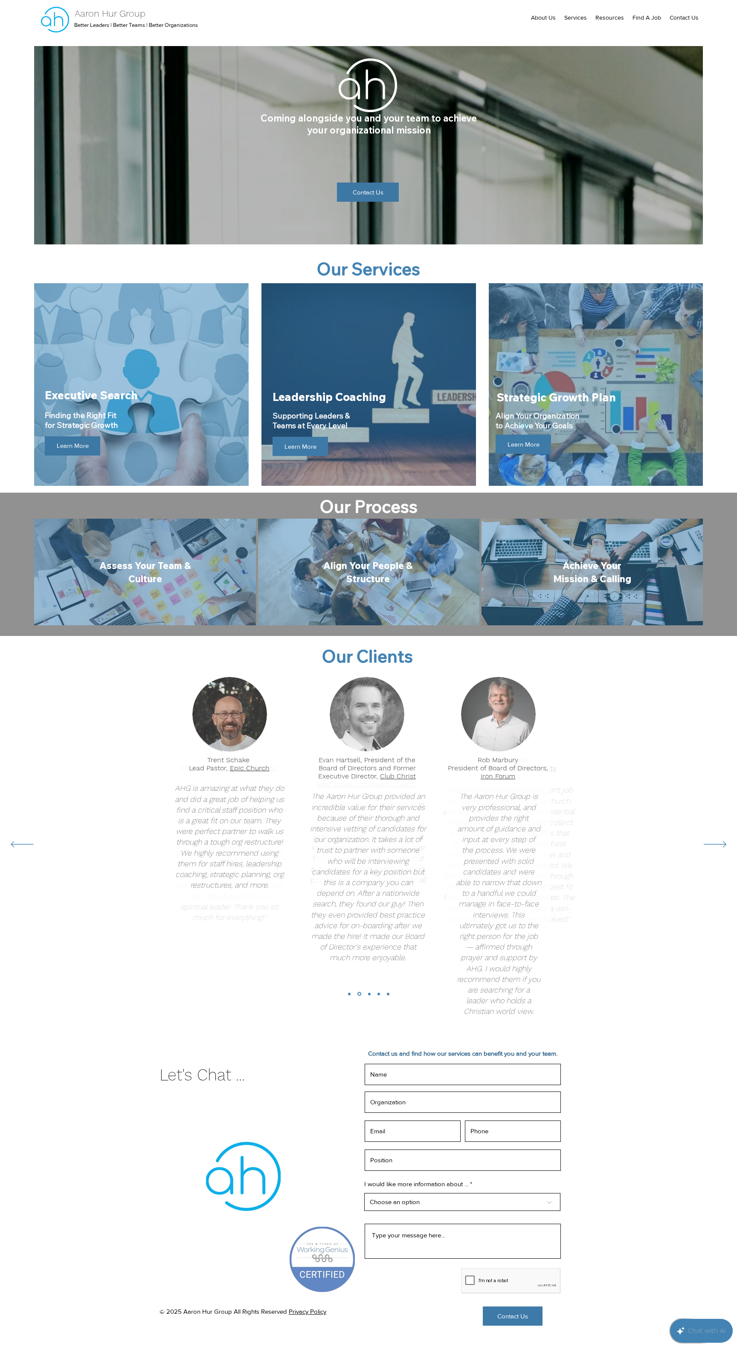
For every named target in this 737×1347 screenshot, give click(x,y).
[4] (369, 994)
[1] (388, 994)
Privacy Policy (307, 1311)
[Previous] (22, 845)
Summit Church (252, 768)
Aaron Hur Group (110, 13)
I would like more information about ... (416, 1184)
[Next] (715, 845)
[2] (378, 994)
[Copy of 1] (349, 994)
